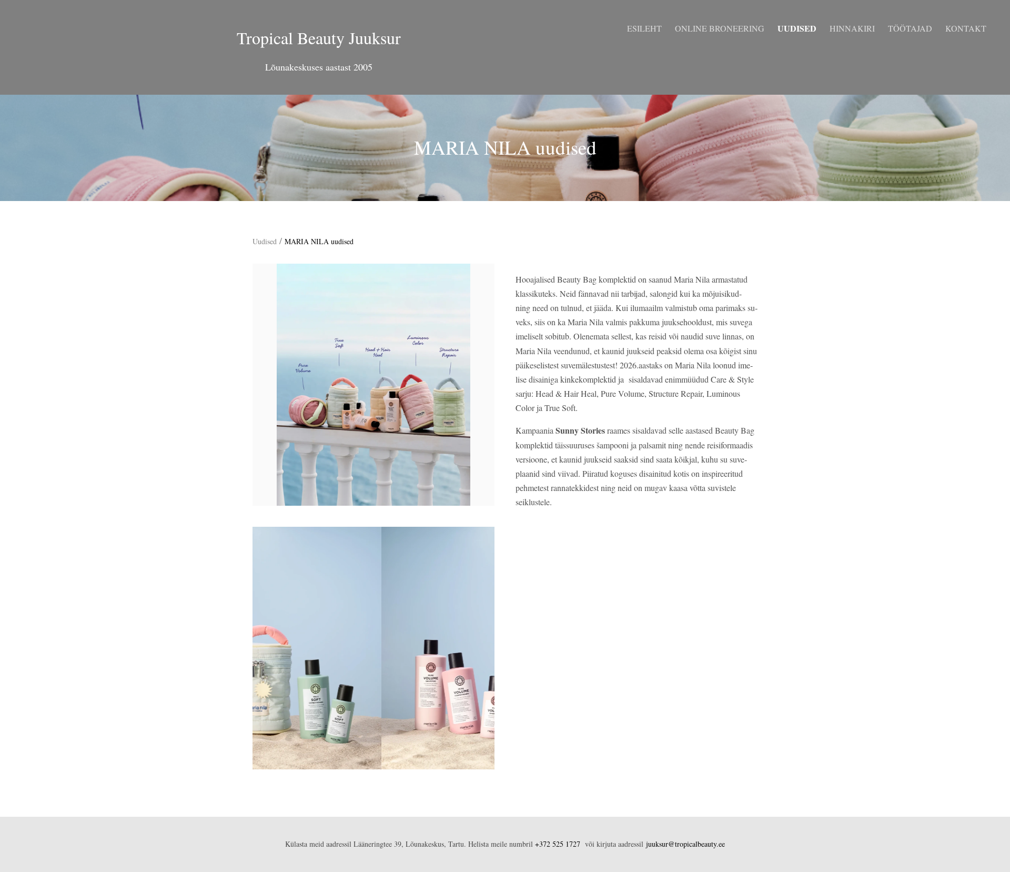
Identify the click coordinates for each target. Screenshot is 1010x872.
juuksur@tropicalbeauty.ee (685, 844)
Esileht (644, 28)
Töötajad (910, 28)
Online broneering (719, 28)
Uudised (796, 28)
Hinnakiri (852, 28)
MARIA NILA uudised (319, 241)
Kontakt (965, 28)
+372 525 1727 (557, 844)
